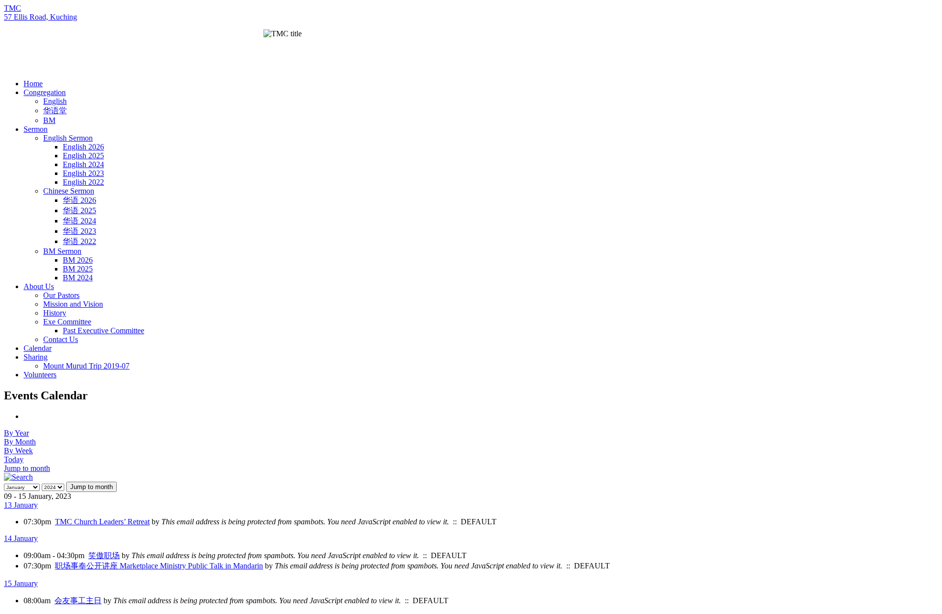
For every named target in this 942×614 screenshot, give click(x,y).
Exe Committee (67, 322)
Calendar (38, 348)
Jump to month (27, 468)
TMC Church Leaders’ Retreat (102, 521)
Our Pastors (61, 295)
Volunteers (40, 374)
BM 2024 (78, 277)
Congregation (45, 92)
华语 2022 (79, 241)
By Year (16, 433)
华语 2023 (79, 231)
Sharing (36, 357)
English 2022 (83, 182)
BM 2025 (78, 269)
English (55, 101)
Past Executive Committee (103, 330)
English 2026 (83, 147)
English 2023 (83, 173)
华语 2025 (79, 210)
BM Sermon (62, 251)
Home (33, 83)
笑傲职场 (104, 555)
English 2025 (83, 155)
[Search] (18, 477)
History (54, 313)
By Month (20, 442)
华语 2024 (79, 221)
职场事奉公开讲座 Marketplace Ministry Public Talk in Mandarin (159, 566)
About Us (39, 286)
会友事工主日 (78, 600)
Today (14, 459)
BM (49, 120)
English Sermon (68, 138)
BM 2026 (78, 260)
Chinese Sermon (68, 191)
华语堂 (55, 110)
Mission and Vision (73, 304)
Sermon (36, 129)
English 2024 (83, 164)
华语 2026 (79, 200)
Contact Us (60, 339)
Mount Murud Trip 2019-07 (86, 366)
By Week (18, 450)
